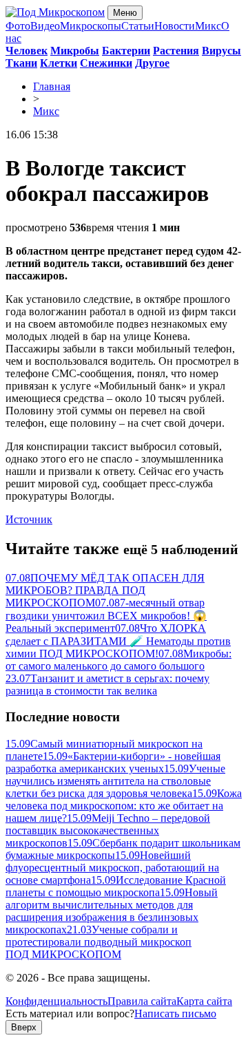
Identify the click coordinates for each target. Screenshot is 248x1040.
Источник (29, 519)
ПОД (63, 954)
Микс (208, 26)
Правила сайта (141, 1001)
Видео (45, 26)
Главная (51, 86)
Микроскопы (90, 26)
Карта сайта (204, 1001)
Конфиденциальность (56, 1001)
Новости (174, 26)
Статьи (137, 26)
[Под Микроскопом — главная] (55, 12)
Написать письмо (175, 1013)
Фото (18, 26)
